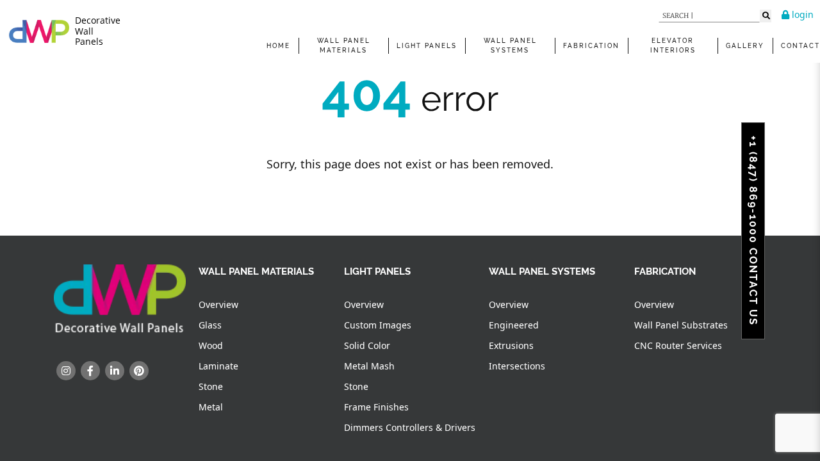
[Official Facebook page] (90, 370)
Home (278, 45)
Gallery (745, 45)
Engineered (514, 325)
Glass (210, 325)
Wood (211, 345)
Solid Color (367, 345)
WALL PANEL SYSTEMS (510, 45)
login (801, 14)
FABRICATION (591, 45)
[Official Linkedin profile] (114, 370)
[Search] (765, 16)
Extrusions (511, 345)
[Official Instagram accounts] (66, 370)
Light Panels (427, 45)
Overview (218, 304)
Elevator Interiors (673, 45)
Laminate (218, 366)
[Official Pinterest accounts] (139, 370)
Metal (211, 407)
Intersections (517, 366)
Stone (211, 386)
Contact (800, 45)
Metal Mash (369, 366)
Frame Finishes (376, 407)
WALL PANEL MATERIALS (343, 45)
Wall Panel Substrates (681, 325)
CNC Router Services (678, 345)
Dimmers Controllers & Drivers (409, 427)
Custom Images (377, 325)
